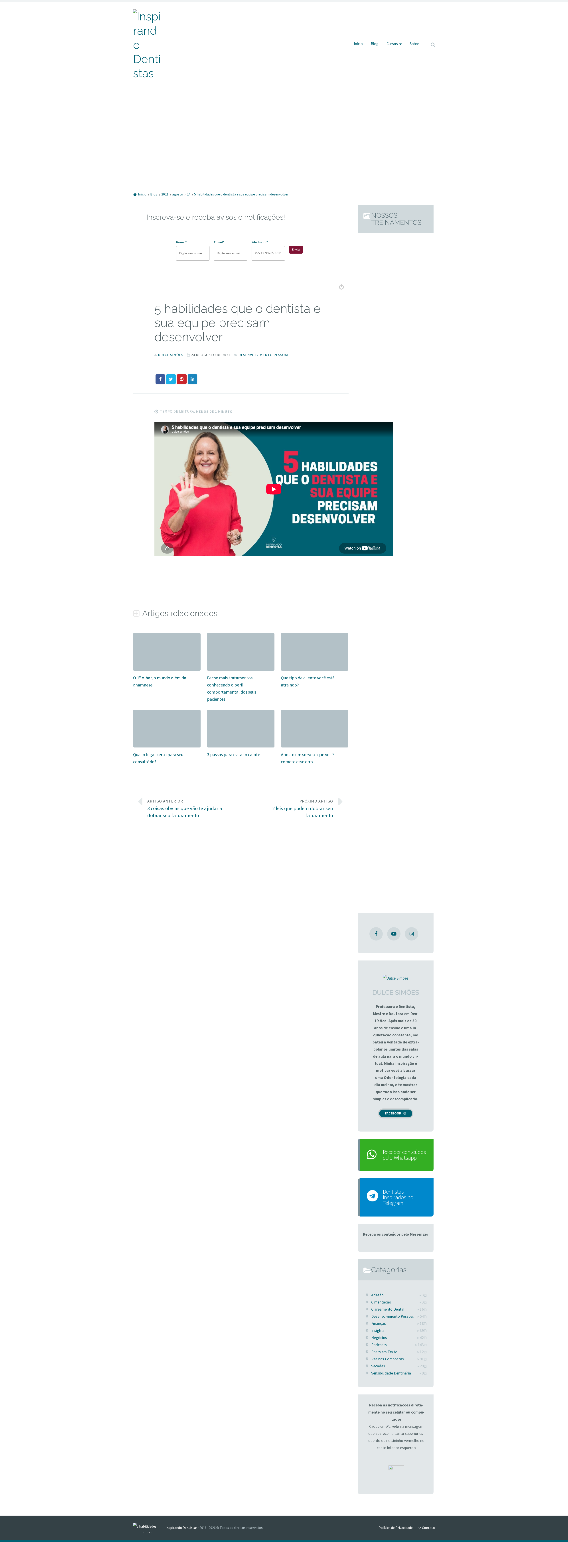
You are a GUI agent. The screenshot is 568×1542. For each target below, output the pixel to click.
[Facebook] (376, 934)
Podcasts (379, 1344)
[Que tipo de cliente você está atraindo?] (314, 636)
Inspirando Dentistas (181, 1527)
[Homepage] (147, 44)
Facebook (393, 1113)
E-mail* (219, 242)
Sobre (414, 43)
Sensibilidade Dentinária (391, 1373)
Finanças (378, 1323)
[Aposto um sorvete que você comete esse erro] (314, 713)
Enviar (296, 249)
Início (358, 43)
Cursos (392, 43)
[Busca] (429, 39)
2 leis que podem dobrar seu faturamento (302, 808)
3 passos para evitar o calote (233, 754)
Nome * (181, 242)
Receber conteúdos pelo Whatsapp (404, 1154)
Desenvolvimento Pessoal (264, 355)
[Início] (149, 1528)
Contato (428, 1527)
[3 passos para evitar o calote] (240, 713)
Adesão (377, 1295)
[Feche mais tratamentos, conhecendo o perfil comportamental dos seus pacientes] (240, 636)
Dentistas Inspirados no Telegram (398, 1197)
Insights (378, 1330)
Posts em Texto (384, 1351)
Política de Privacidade (396, 1527)
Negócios (379, 1337)
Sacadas (378, 1366)
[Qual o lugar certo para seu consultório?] (167, 713)
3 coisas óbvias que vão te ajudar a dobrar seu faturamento (184, 808)
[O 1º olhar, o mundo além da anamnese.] (167, 636)
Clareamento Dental (387, 1309)
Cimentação (381, 1302)
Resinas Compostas (387, 1359)
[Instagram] (411, 934)
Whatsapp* (260, 242)
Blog (375, 43)
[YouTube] (393, 934)
